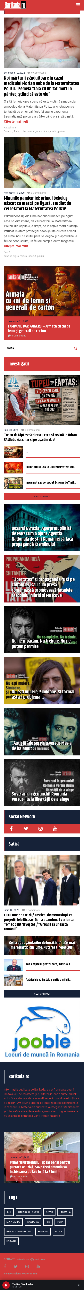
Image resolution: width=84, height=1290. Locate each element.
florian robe (20, 131)
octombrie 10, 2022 (14, 72)
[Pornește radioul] (6, 1285)
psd (48, 1222)
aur (8, 1212)
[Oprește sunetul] (79, 1285)
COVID (49, 1212)
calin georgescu (28, 1212)
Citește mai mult (16, 121)
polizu (61, 131)
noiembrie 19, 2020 (14, 192)
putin (60, 1222)
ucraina (11, 1241)
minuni (23, 256)
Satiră (7, 252)
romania (43, 1231)
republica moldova (18, 1231)
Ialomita (65, 1212)
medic (53, 131)
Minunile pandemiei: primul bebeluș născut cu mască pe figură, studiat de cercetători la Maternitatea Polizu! (37, 204)
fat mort (8, 131)
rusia (58, 1231)
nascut (32, 256)
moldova (33, 1222)
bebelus (8, 256)
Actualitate (10, 127)
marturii (31, 131)
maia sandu (13, 1222)
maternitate (42, 131)
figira (16, 256)
